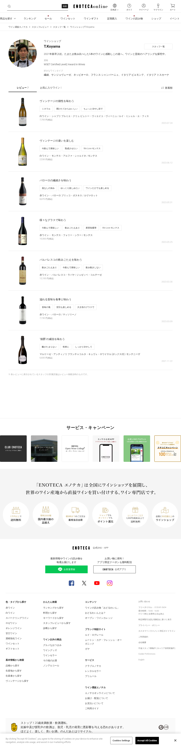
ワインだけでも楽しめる (97, 188)
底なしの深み (48, 188)
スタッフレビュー (40, 27)
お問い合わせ (144, 601)
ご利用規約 (143, 637)
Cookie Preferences (146, 654)
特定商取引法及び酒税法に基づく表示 (154, 619)
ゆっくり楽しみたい (70, 188)
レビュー (23, 87)
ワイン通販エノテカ (18, 27)
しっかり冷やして (83, 347)
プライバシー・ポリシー (149, 625)
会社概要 (142, 642)
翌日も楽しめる (63, 307)
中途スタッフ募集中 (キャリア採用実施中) (156, 648)
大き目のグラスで (85, 307)
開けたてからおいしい (67, 109)
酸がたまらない (49, 347)
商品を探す (6, 18)
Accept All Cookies (147, 740)
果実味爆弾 (91, 228)
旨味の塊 (46, 307)
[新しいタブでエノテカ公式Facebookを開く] (71, 583)
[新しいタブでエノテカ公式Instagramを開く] (109, 583)
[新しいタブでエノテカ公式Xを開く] (84, 583)
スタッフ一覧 (59, 27)
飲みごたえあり (72, 228)
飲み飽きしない (93, 267)
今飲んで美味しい (50, 148)
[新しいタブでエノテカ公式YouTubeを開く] (97, 583)
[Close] (175, 740)
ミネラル (46, 109)
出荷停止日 (153, 614)
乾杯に (66, 347)
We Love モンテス (92, 148)
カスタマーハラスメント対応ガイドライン (156, 631)
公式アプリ (120, 569)
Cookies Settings (121, 740)
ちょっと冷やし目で (93, 109)
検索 (65, 6)
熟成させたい (71, 148)
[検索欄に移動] (9, 6)
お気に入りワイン (51, 87)
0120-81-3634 (160, 607)
